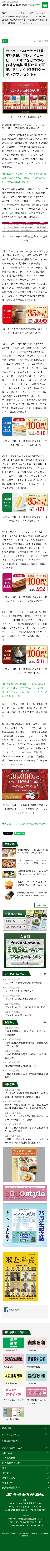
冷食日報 (32, 1383)
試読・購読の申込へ (14, 926)
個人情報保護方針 (11, 1487)
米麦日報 (9, 1366)
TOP (4, 13)
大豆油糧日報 (11, 1383)
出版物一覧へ (11, 920)
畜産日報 (32, 1350)
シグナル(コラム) (10, 1434)
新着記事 (6, 1427)
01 (38, 13)
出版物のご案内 (10, 1441)
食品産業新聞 (11, 1350)
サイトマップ (8, 1482)
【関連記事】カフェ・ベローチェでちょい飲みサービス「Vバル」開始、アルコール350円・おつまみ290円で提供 (24, 177)
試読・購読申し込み (12, 1447)
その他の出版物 (12, 1419)
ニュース (13, 13)
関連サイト (7, 1467)
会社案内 (6, 1472)
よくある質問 (8, 1458)
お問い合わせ (8, 1453)
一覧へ (45, 973)
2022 (30, 13)
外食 (23, 13)
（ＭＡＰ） (34, 1506)
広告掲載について (11, 1463)
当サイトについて (11, 1477)
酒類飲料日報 (34, 1366)
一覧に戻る (42, 905)
